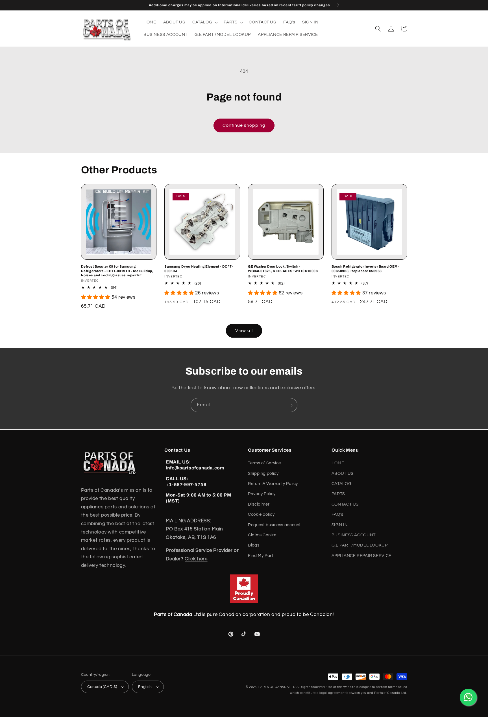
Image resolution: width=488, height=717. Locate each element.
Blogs (253, 545)
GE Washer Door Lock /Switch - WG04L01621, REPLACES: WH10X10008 (283, 268)
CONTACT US (345, 504)
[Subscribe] (290, 405)
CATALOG (341, 484)
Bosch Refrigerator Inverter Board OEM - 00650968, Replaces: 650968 (366, 268)
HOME (338, 463)
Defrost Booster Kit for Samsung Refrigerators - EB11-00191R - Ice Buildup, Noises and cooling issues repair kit (117, 271)
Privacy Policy (262, 494)
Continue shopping (244, 125)
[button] (204, 22)
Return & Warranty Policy (273, 484)
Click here (196, 558)
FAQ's (337, 514)
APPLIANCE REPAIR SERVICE (361, 556)
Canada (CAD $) (102, 687)
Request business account (274, 525)
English (145, 687)
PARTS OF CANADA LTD (277, 686)
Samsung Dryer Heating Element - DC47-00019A (198, 268)
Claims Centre (262, 535)
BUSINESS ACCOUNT (354, 535)
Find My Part (260, 556)
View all (243, 330)
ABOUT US (343, 473)
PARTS (338, 494)
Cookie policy (261, 514)
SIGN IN (340, 525)
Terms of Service (264, 463)
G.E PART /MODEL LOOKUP (360, 545)
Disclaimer (258, 504)
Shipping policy (263, 473)
